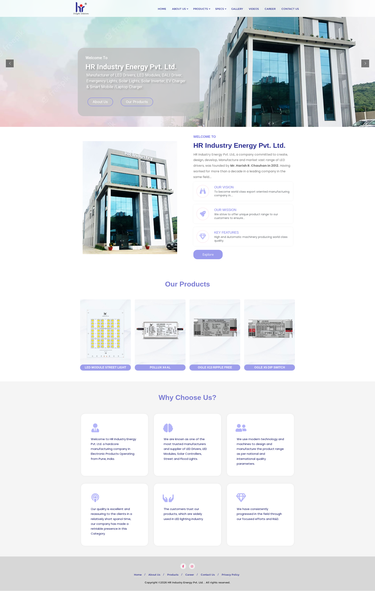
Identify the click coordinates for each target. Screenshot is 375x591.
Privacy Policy (230, 574)
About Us (100, 102)
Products (173, 574)
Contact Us (208, 574)
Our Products (137, 102)
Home (138, 574)
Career (189, 574)
